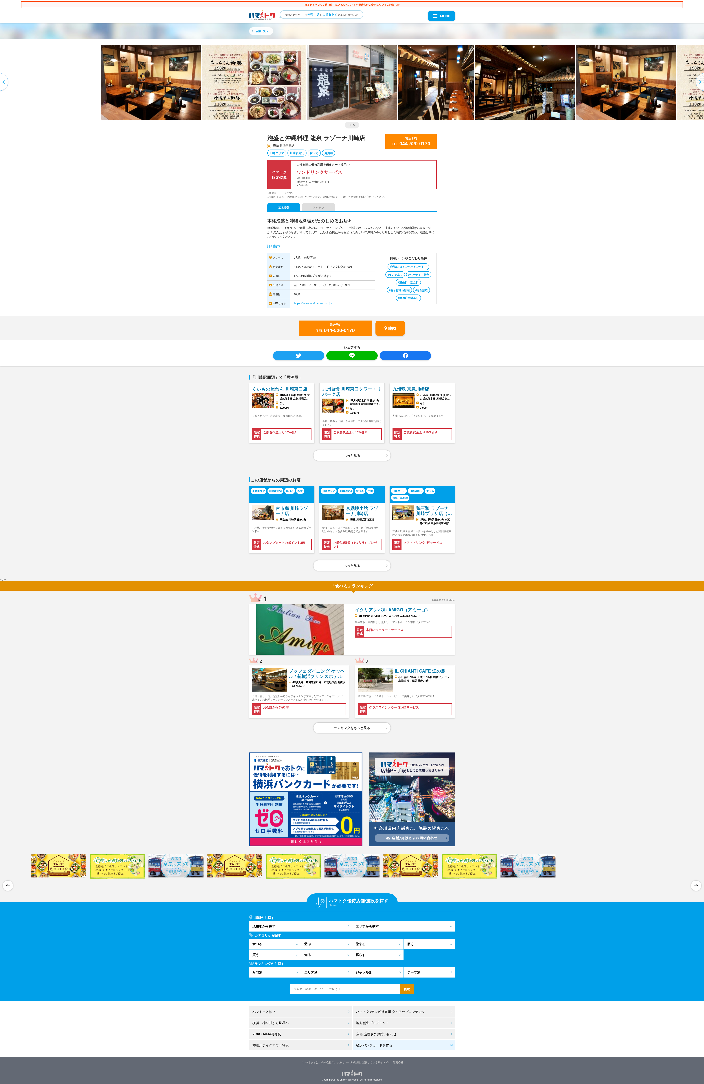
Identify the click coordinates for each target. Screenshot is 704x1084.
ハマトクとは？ (264, 1011)
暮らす (361, 954)
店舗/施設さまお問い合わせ (376, 1033)
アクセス (318, 207)
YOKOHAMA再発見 (266, 1033)
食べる (314, 153)
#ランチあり (395, 275)
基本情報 (284, 207)
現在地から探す (264, 926)
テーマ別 (413, 972)
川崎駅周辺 (297, 153)
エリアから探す (367, 926)
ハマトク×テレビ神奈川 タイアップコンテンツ (390, 1011)
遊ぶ (307, 943)
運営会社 (398, 1062)
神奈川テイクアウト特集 (270, 1045)
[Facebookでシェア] (405, 355)
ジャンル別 (364, 972)
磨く (410, 943)
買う (255, 954)
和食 (300, 491)
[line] (352, 355)
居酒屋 (328, 153)
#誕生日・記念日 (408, 282)
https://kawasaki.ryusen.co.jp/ (313, 303)
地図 (392, 328)
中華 (370, 491)
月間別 (257, 972)
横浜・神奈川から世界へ (270, 1022)
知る (307, 954)
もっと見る (352, 455)
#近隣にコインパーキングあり (408, 267)
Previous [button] (4, 82)
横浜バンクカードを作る (374, 1045)
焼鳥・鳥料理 (400, 498)
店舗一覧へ (262, 31)
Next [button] (699, 82)
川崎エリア (277, 153)
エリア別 (311, 972)
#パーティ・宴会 (418, 275)
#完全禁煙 (421, 290)
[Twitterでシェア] (298, 355)
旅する (361, 943)
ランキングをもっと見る (352, 727)
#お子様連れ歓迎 (399, 290)
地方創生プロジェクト (372, 1022)
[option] (352, 82)
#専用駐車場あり (408, 298)
